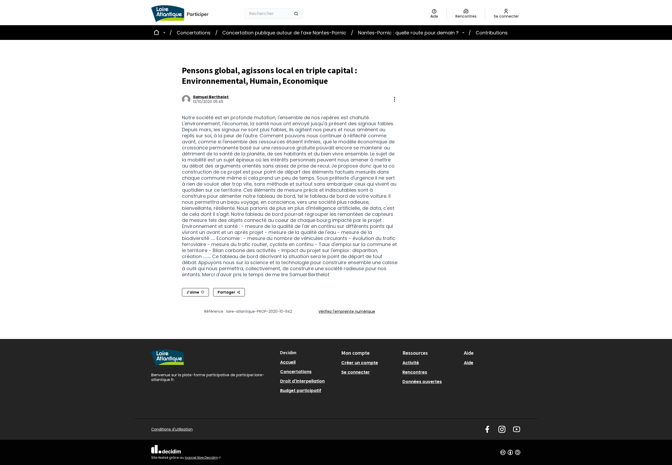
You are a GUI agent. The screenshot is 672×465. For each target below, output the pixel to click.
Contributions (492, 32)
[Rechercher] (296, 14)
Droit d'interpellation (302, 381)
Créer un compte (359, 363)
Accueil (288, 362)
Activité (410, 363)
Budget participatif (300, 391)
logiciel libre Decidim (203, 457)
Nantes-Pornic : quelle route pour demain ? (408, 32)
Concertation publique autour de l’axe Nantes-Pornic (284, 32)
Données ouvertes (422, 382)
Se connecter (355, 372)
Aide (468, 363)
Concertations (194, 32)
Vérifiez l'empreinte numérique (346, 311)
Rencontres (414, 372)
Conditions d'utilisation (172, 429)
